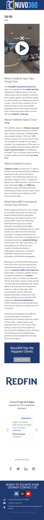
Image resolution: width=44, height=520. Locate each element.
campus (29, 276)
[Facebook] (16, 493)
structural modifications (23, 300)
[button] (5, 5)
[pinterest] (33, 469)
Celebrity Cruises (11, 169)
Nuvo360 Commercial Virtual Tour (22, 87)
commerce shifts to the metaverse (25, 270)
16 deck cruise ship (31, 128)
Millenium (31, 185)
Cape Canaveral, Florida (14, 150)
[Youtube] (28, 493)
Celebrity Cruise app (20, 114)
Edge (21, 185)
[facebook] (10, 469)
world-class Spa (32, 89)
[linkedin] (25, 469)
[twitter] (18, 469)
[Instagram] (22, 493)
